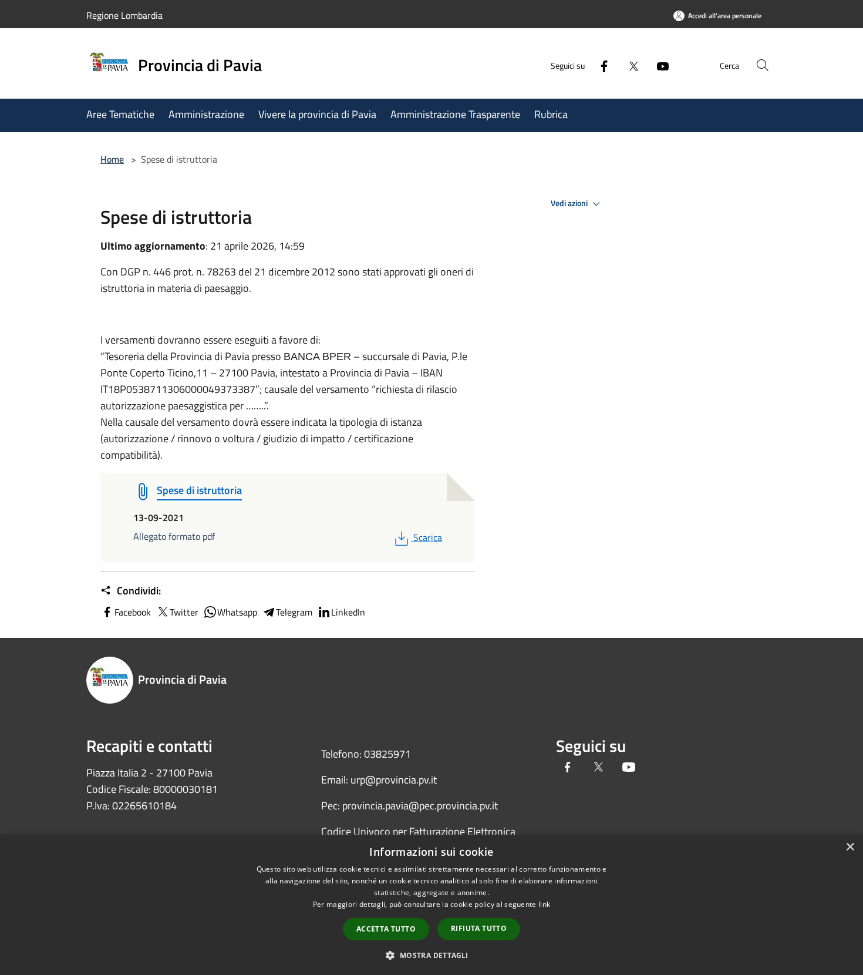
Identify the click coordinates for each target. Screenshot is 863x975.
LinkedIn (348, 612)
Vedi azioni (570, 203)
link (544, 904)
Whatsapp (237, 612)
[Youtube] (658, 65)
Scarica (427, 537)
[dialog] (431, 905)
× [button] (849, 847)
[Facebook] (599, 65)
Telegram (294, 612)
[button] (431, 955)
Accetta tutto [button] (386, 929)
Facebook (132, 612)
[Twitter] (628, 65)
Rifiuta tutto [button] (479, 928)
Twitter (184, 612)
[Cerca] (763, 65)
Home (112, 159)
